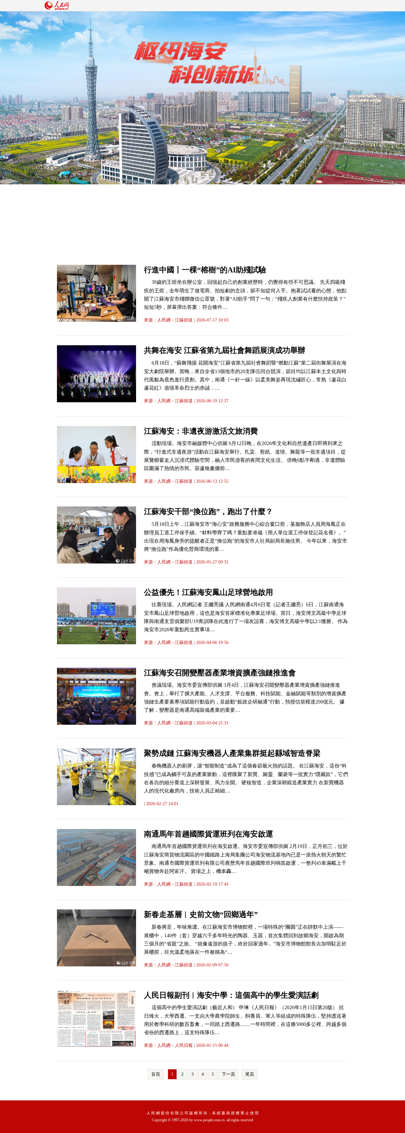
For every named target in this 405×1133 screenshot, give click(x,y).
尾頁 (249, 1074)
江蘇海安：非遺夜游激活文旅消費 (201, 431)
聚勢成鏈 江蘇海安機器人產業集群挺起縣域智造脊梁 (232, 753)
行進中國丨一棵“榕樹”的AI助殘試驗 (205, 270)
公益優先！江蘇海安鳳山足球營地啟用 (208, 592)
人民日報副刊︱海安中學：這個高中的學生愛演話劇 (231, 995)
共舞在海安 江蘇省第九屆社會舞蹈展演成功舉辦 (224, 350)
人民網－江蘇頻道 (175, 320)
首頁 (155, 1074)
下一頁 (228, 1074)
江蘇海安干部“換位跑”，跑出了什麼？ (208, 511)
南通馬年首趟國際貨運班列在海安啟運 (208, 834)
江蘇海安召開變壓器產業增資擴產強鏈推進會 (220, 673)
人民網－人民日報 (175, 1045)
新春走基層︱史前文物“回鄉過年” (201, 914)
